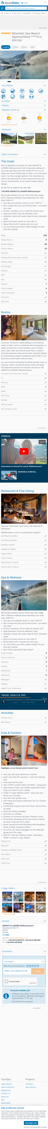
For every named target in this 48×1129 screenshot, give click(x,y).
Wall (32, 47)
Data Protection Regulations (7, 1088)
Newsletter (5, 1103)
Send (38, 971)
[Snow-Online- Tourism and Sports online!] (3, 13)
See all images (10, 914)
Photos (24, 47)
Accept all (31, 1123)
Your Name (9, 961)
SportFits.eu (31, 1087)
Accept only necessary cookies (35, 1127)
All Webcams (8, 145)
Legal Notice (6, 1084)
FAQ (2, 1100)
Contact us (5, 1093)
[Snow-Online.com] (10, 2)
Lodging (5, 47)
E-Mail (15, 47)
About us (5, 1097)
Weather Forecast (10, 125)
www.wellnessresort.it (19, 938)
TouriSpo (29, 1084)
